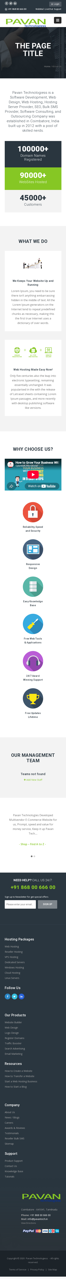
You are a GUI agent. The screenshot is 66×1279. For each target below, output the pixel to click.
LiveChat (49, 9)
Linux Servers (12, 978)
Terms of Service (18, 1269)
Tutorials (9, 1176)
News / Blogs (12, 1117)
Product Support (14, 1160)
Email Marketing (13, 1053)
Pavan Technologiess (37, 1258)
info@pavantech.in (38, 1219)
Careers (9, 1122)
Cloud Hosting (12, 972)
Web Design (11, 1027)
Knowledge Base (14, 1171)
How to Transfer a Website (19, 1076)
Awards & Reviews (15, 1128)
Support (57, 9)
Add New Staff (34, 779)
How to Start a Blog (16, 1086)
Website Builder (13, 1022)
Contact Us (11, 1166)
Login (56, 4)
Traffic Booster (13, 1043)
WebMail (40, 9)
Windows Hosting (14, 967)
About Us (10, 1112)
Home (47, 66)
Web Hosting (12, 946)
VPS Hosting (11, 957)
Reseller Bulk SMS (14, 1138)
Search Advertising (15, 1048)
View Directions (28, 1223)
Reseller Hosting (14, 951)
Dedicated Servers (15, 962)
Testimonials (12, 1133)
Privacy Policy (37, 1269)
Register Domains (14, 1038)
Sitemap (9, 1143)
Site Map (52, 1269)
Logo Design (12, 1032)
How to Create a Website (18, 1070)
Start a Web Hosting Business (21, 1081)
